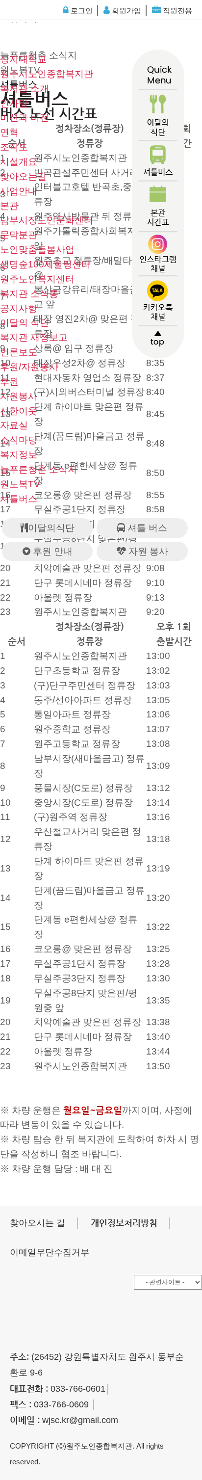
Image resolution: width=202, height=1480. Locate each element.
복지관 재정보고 (34, 337)
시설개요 (18, 162)
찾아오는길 (23, 176)
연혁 (9, 132)
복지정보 (18, 454)
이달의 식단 (24, 322)
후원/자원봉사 (29, 367)
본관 (9, 206)
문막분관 (18, 235)
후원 (9, 381)
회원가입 (125, 10)
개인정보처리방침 (124, 1222)
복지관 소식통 (29, 294)
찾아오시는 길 (37, 1223)
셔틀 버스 (146, 528)
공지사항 (18, 308)
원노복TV (20, 484)
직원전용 (176, 10)
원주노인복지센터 (37, 279)
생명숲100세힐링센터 (45, 264)
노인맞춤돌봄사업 (37, 249)
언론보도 (18, 352)
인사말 (14, 103)
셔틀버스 (18, 499)
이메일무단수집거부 (49, 1252)
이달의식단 (51, 528)
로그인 (81, 10)
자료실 (14, 425)
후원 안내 (51, 551)
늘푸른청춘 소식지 (38, 469)
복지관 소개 (24, 88)
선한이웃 (18, 411)
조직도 (14, 147)
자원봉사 (18, 396)
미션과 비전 (24, 117)
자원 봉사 (147, 551)
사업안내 (18, 191)
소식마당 (18, 440)
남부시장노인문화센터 (46, 220)
